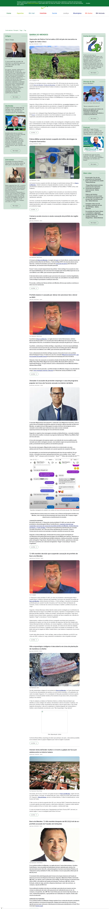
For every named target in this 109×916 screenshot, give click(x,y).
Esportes (20, 13)
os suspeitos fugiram (68, 104)
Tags (21, 30)
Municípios (77, 13)
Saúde (54, 13)
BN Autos (88, 13)
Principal (15, 30)
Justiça (66, 13)
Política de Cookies (33, 3)
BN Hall (32, 13)
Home (9, 13)
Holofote (43, 13)
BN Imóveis (100, 13)
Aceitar (88, 3)
